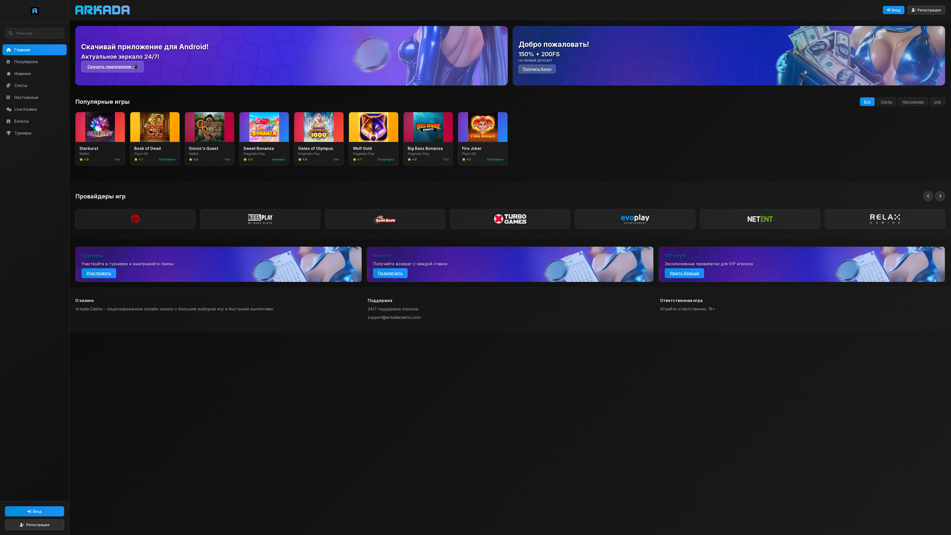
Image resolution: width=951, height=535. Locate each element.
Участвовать (98, 273)
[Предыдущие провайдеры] (928, 196)
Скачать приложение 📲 (112, 66)
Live (937, 102)
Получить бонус (537, 69)
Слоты (886, 102)
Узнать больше (684, 273)
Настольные (913, 102)
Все (867, 102)
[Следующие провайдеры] (940, 196)
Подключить (390, 273)
